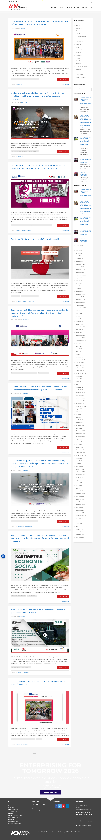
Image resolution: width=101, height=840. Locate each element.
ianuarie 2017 (80, 507)
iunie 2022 (79, 381)
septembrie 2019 (81, 455)
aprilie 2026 (79, 258)
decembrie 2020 (80, 431)
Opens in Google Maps (84, 825)
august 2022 (79, 376)
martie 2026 (79, 261)
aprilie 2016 (79, 529)
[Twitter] (14, 1)
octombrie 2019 (80, 453)
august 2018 (79, 480)
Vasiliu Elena (21, 172)
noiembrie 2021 (80, 401)
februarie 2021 (80, 425)
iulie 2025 (79, 280)
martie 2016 (79, 532)
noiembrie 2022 (80, 368)
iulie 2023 (79, 346)
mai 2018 (78, 488)
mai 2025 (78, 286)
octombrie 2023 (80, 338)
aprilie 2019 (79, 463)
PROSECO (39, 738)
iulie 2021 (79, 412)
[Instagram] (16, 1)
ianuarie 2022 (80, 395)
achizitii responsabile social (28, 738)
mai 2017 (78, 502)
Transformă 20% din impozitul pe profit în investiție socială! (35, 239)
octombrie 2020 (80, 436)
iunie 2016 (79, 524)
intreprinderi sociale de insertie (30, 521)
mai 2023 (78, 351)
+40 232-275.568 (18, 3)
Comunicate (19, 84)
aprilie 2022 (79, 387)
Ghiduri (78, 47)
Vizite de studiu (80, 80)
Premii (27, 230)
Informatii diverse (81, 50)
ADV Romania (23, 28)
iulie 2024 (79, 313)
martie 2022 (79, 390)
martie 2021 (79, 422)
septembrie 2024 (81, 308)
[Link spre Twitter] (60, 806)
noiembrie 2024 (80, 302)
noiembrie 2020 (80, 433)
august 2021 (79, 409)
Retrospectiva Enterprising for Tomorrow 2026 (83, 174)
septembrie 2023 (81, 340)
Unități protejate (81, 77)
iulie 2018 (79, 483)
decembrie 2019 (80, 450)
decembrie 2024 (80, 299)
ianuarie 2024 (80, 330)
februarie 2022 (80, 392)
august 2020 (79, 439)
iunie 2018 (79, 485)
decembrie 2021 (80, 398)
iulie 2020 (79, 442)
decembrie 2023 (80, 332)
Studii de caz (79, 74)
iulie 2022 (79, 379)
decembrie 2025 (80, 269)
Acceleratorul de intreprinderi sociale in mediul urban (24, 372)
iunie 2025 (79, 283)
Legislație (78, 55)
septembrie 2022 (81, 373)
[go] (90, 89)
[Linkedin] (18, 1)
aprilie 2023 (79, 354)
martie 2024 (79, 324)
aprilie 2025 (79, 289)
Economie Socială (26, 526)
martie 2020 (79, 447)
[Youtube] (12, 1)
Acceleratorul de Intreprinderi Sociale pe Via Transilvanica (25, 151)
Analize (78, 25)
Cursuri (78, 33)
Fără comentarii (65, 84)
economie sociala (16, 521)
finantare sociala (27, 667)
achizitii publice (15, 738)
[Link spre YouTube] (63, 806)
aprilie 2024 (79, 321)
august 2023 (79, 343)
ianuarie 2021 (80, 428)
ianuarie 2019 (80, 466)
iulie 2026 (79, 250)
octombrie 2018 (80, 474)
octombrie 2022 (80, 371)
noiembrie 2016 (80, 510)
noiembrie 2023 (80, 335)
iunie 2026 (79, 253)
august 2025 (79, 278)
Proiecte (24, 744)
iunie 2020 (79, 444)
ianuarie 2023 (80, 362)
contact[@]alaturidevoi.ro (83, 809)
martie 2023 (79, 357)
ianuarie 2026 (80, 267)
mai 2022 (78, 384)
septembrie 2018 (81, 477)
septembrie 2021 (81, 406)
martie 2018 (79, 491)
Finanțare (78, 44)
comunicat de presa (43, 372)
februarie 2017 (80, 504)
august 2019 (79, 458)
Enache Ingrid (24, 102)
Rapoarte (78, 69)
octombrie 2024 (80, 305)
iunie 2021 (79, 414)
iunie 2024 (79, 316)
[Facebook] (9, 1)
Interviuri (78, 52)
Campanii (18, 230)
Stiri (23, 156)
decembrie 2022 (80, 365)
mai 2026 (78, 256)
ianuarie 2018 (80, 496)
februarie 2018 (80, 494)
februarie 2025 (80, 294)
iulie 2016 (79, 521)
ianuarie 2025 (80, 297)
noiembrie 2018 (80, 472)
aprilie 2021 (79, 420)
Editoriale (79, 39)
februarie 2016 (80, 534)
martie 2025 (79, 291)
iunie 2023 (79, 349)
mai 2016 (78, 526)
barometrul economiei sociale (19, 595)
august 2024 (79, 310)
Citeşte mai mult (62, 79)
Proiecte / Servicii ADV (26, 301)
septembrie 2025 (81, 275)
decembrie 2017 (80, 499)
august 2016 (79, 518)
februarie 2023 (80, 360)
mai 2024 (78, 319)
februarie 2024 (80, 327)
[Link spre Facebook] (56, 806)
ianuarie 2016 (80, 537)
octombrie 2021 (80, 403)
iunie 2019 (79, 461)
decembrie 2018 (80, 469)
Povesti (78, 58)
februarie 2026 (80, 264)
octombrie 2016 (80, 513)
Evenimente (24, 672)
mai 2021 (78, 417)
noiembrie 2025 (80, 272)
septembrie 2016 (81, 515)
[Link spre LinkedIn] (67, 806)
